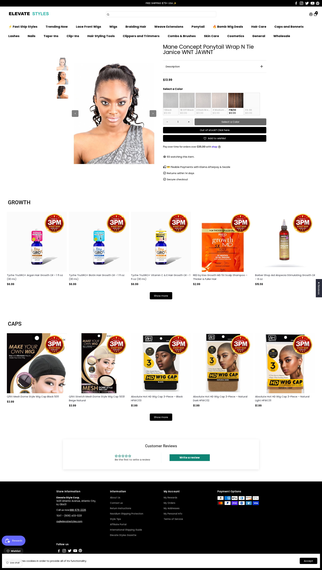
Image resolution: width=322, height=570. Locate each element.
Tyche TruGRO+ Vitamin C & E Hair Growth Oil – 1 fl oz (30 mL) (160, 277)
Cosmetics (235, 36)
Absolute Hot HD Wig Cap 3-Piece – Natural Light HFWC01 (282, 398)
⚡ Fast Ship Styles (22, 26)
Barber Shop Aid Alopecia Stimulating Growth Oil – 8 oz (285, 277)
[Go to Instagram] (301, 3)
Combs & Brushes (182, 36)
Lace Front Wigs (88, 26)
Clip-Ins (73, 36)
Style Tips (115, 519)
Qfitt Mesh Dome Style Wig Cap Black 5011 (33, 396)
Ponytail (198, 26)
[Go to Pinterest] (317, 3)
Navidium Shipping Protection (126, 513)
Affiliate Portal (118, 524)
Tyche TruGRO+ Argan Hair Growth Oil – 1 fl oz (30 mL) (35, 277)
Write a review (189, 457)
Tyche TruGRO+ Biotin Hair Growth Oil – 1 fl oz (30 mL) (96, 277)
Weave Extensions (168, 26)
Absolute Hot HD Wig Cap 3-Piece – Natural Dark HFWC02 (220, 398)
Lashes (13, 36)
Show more (161, 295)
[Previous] (75, 113)
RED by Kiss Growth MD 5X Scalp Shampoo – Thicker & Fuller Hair (220, 277)
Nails (31, 36)
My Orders (169, 503)
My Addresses (171, 508)
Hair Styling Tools (101, 36)
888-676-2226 (78, 510)
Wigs (113, 26)
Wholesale (281, 36)
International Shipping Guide (126, 529)
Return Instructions (120, 508)
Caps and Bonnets (289, 26)
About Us (115, 497)
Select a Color (173, 89)
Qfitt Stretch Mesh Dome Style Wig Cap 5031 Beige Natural (97, 398)
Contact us (116, 503)
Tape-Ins (51, 36)
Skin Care (211, 36)
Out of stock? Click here (215, 130)
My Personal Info (173, 513)
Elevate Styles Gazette (123, 535)
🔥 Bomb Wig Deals (228, 26)
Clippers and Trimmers (141, 36)
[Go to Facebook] (296, 3)
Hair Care (258, 26)
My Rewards (170, 497)
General (258, 36)
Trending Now (57, 26)
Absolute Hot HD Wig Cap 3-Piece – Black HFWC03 (157, 398)
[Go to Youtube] (312, 3)
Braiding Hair (135, 26)
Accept (308, 561)
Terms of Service (173, 519)
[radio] (171, 104)
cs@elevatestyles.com (69, 521)
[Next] (153, 113)
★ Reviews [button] (319, 288)
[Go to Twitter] (307, 3)
